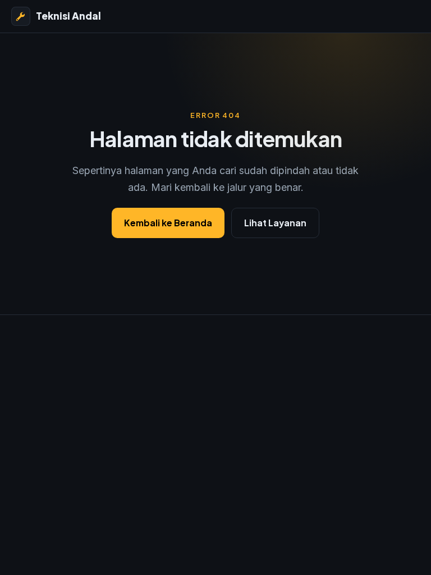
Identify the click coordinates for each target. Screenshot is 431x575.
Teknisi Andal (68, 16)
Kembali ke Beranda (168, 222)
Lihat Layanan (275, 222)
